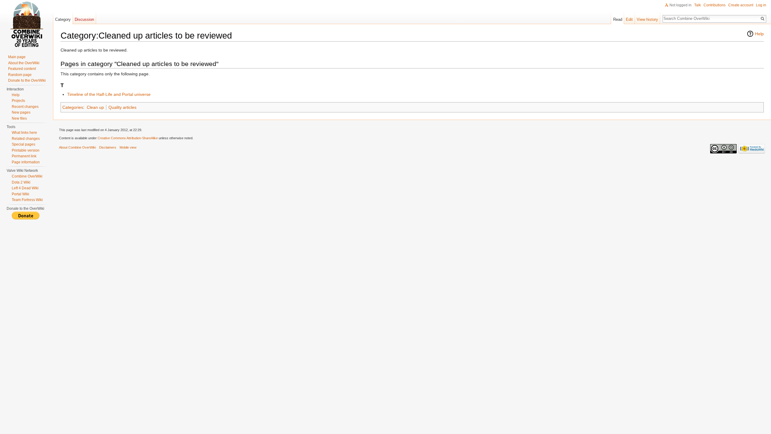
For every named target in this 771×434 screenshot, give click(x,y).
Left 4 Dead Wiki (25, 188)
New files (19, 118)
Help (759, 33)
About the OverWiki (23, 63)
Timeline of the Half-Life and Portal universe (109, 94)
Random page (20, 75)
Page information (26, 162)
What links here (24, 133)
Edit (629, 19)
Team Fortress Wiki (27, 200)
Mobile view (128, 147)
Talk (697, 5)
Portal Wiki (20, 194)
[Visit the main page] (26, 24)
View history (647, 19)
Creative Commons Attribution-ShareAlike (128, 138)
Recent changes (25, 107)
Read (617, 19)
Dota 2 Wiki (21, 182)
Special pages (23, 144)
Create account (740, 5)
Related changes (26, 139)
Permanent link (24, 156)
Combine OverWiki (27, 176)
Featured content (22, 69)
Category (63, 19)
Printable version (25, 150)
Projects (18, 101)
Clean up (95, 107)
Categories (72, 107)
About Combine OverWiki (77, 147)
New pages (21, 112)
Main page (17, 57)
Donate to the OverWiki (27, 80)
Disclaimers (107, 147)
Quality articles (122, 107)
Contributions (715, 5)
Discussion (84, 19)
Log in (761, 5)
